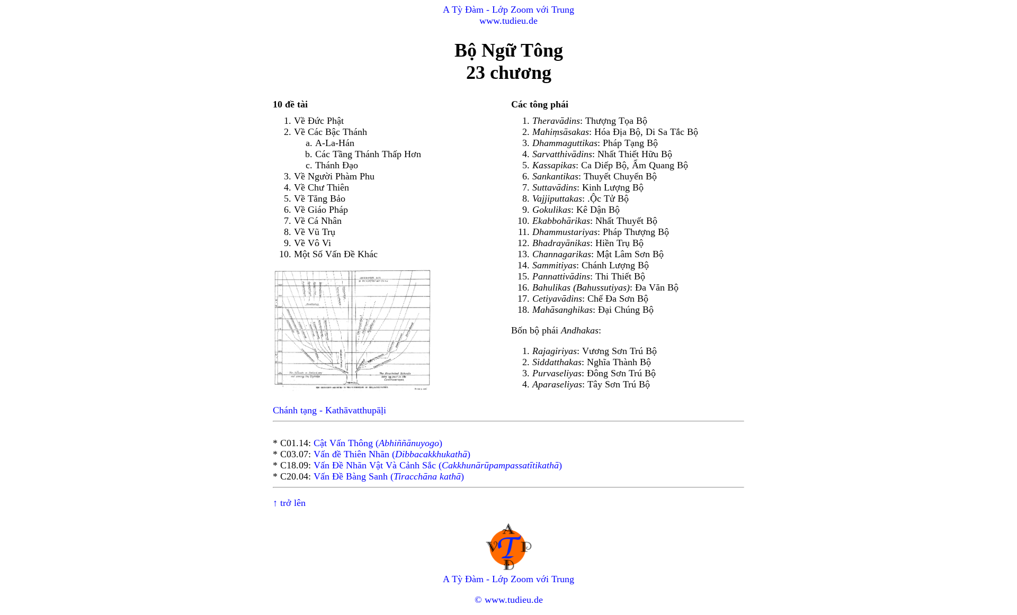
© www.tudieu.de (509, 599)
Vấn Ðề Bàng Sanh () (389, 476)
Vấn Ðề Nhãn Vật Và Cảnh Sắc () (438, 465)
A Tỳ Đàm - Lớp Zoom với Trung (508, 579)
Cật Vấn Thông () (378, 443)
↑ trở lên (289, 503)
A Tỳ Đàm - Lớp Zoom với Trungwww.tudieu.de (508, 15)
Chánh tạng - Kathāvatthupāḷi (329, 410)
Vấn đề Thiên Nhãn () (392, 454)
